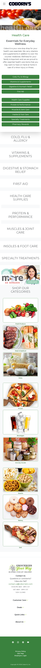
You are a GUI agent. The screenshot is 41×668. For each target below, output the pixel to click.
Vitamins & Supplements (20, 82)
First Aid (20, 92)
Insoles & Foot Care (20, 114)
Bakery (20, 520)
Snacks (20, 493)
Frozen (20, 408)
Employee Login (21, 655)
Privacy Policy (20, 651)
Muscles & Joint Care (20, 110)
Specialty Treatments (20, 119)
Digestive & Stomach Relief (20, 87)
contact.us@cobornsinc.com (20, 584)
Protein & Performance (20, 105)
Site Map (20, 653)
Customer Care (19, 600)
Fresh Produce (20, 324)
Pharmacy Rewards (20, 124)
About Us (19, 622)
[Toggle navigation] (4, 4)
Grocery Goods (20, 463)
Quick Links (19, 615)
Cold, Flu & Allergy (20, 77)
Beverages (20, 435)
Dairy (20, 378)
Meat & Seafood (20, 351)
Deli (20, 547)
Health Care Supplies (21, 100)
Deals (19, 607)
